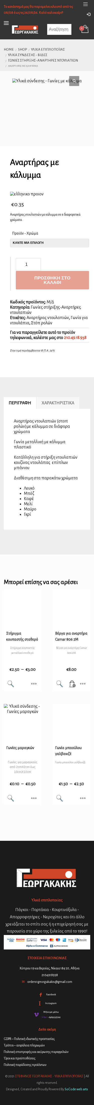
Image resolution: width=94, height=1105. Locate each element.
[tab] (20, 403)
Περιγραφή (20, 403)
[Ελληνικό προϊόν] (27, 194)
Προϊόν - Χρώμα (25, 233)
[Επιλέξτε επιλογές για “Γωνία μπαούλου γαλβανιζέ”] (83, 798)
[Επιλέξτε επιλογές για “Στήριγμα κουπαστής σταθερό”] (34, 684)
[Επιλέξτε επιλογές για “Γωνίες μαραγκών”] (34, 798)
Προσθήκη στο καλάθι (52, 280)
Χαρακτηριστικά (58, 403)
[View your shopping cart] (84, 29)
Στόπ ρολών (41, 323)
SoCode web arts (76, 1089)
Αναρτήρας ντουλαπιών (48, 318)
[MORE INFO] (83, 684)
